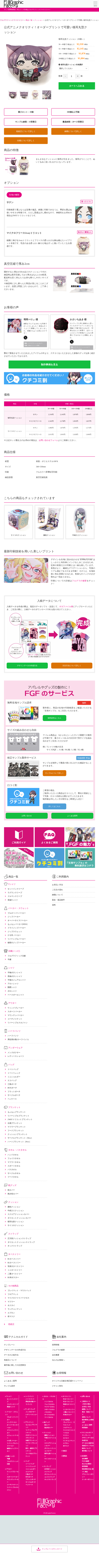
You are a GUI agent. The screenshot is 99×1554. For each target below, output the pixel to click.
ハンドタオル (13, 1155)
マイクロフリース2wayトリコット (49, 232)
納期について (57, 895)
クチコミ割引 (57, 1386)
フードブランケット (16, 1130)
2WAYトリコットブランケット (20, 1119)
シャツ (11, 968)
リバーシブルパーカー (17, 939)
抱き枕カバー (13, 1194)
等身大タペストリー (16, 1266)
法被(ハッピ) (14, 951)
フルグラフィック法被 (17, 956)
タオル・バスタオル (17, 1150)
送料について (86, 1417)
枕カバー (11, 1190)
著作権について (87, 1451)
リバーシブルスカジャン (18, 1023)
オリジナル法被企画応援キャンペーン (67, 1381)
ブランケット (14, 1107)
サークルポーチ (14, 1095)
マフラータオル (14, 1162)
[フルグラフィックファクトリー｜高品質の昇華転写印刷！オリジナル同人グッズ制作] (13, 4)
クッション (13, 1202)
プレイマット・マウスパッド (19, 1290)
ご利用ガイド (85, 1401)
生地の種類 (14, 195)
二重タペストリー (15, 1274)
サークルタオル (14, 1173)
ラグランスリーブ (15, 892)
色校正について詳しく (25, 131)
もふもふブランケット (17, 1112)
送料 (54, 905)
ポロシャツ (12, 991)
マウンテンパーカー (16, 1015)
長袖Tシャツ (13, 900)
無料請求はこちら (54, 718)
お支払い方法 (57, 885)
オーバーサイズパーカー (18, 920)
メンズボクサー (14, 1052)
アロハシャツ (13, 984)
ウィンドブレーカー (16, 1008)
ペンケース (12, 1099)
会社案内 (84, 1456)
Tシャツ (12, 884)
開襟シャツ (12, 987)
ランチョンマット (15, 1309)
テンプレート (9, 1345)
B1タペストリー (14, 1259)
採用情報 (55, 1345)
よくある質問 (72, 816)
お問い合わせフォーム (48, 440)
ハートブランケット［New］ (19, 1142)
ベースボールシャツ (16, 995)
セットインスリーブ (16, 889)
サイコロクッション (16, 1225)
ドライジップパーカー (17, 928)
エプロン (11, 1313)
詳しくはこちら (54, 806)
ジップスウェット (15, 931)
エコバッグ (12, 1080)
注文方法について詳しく (72, 666)
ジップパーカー (14, 917)
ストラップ (13, 1233)
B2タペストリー (14, 1263)
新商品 (65, 1456)
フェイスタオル (14, 1158)
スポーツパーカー (15, 1011)
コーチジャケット (15, 1019)
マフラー (11, 1302)
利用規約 (85, 1427)
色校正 (11, 1324)
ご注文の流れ (57, 890)
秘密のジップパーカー (17, 943)
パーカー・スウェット (18, 908)
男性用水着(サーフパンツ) (18, 1039)
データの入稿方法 (11, 1355)
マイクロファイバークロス (18, 1298)
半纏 (9, 959)
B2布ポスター (13, 1277)
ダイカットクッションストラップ (21, 1242)
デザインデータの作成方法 (27, 666)
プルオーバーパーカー (17, 913)
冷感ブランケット (15, 1123)
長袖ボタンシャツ (15, 976)
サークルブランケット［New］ (20, 1138)
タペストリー (14, 1254)
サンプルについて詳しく (54, 773)
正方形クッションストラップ (19, 1238)
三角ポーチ (12, 1084)
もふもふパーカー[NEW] (17, 924)
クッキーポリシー (88, 1479)
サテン (49, 202)
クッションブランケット (18, 1134)
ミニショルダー (14, 1077)
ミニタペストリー (15, 1270)
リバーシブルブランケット (18, 1116)
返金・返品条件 (58, 900)
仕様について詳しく (26, 141)
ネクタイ (11, 1305)
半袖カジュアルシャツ (17, 980)
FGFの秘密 (85, 1461)
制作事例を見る (49, 364)
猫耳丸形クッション (16, 1222)
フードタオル (13, 1177)
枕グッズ (12, 1185)
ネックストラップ (15, 1246)
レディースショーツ (16, 1056)
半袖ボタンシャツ (15, 972)
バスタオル (12, 1169)
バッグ (11, 1064)
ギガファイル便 (66, 606)
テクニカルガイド (87, 1432)
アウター (12, 1003)
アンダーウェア (15, 1048)
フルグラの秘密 (79, 581)
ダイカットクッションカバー (19, 1218)
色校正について (10, 1360)
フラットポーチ (14, 1091)
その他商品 (13, 1286)
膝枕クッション (14, 1207)
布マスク (11, 1316)
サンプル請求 (9, 1386)
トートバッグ (13, 1069)
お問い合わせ (27, 816)
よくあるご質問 (10, 1381)
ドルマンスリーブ (15, 896)
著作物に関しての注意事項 (15, 1365)
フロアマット (13, 1294)
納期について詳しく (73, 131)
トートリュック (14, 1073)
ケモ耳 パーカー (14, 935)
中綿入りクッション (16, 1210)
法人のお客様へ (58, 1360)
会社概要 (55, 1355)
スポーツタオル (14, 1166)
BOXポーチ (12, 1088)
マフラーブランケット (17, 1127)
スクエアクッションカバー (18, 1214)
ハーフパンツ (14, 1031)
